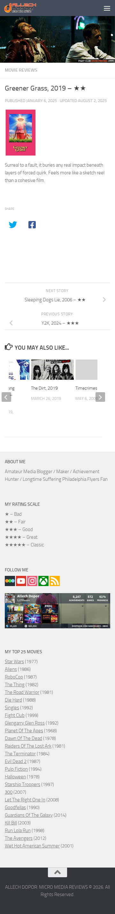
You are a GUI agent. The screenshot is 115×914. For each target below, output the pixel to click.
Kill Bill (11, 823)
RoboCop (14, 677)
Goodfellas (15, 807)
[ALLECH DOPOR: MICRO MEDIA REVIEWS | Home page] (25, 8)
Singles (12, 708)
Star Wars (14, 661)
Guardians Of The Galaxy (29, 815)
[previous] (6, 397)
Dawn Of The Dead (23, 738)
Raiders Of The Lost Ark (28, 746)
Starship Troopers (22, 784)
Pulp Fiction (16, 769)
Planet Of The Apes (24, 731)
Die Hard (13, 700)
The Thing (15, 684)
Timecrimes (86, 388)
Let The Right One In (25, 800)
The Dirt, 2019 (44, 388)
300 (8, 792)
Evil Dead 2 (16, 761)
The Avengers (19, 838)
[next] (100, 397)
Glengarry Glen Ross (25, 723)
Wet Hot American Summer (32, 846)
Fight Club (15, 715)
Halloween (15, 777)
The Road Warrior (22, 692)
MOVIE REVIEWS (21, 70)
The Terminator (20, 754)
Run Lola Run (18, 830)
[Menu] (107, 8)
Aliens (11, 669)
